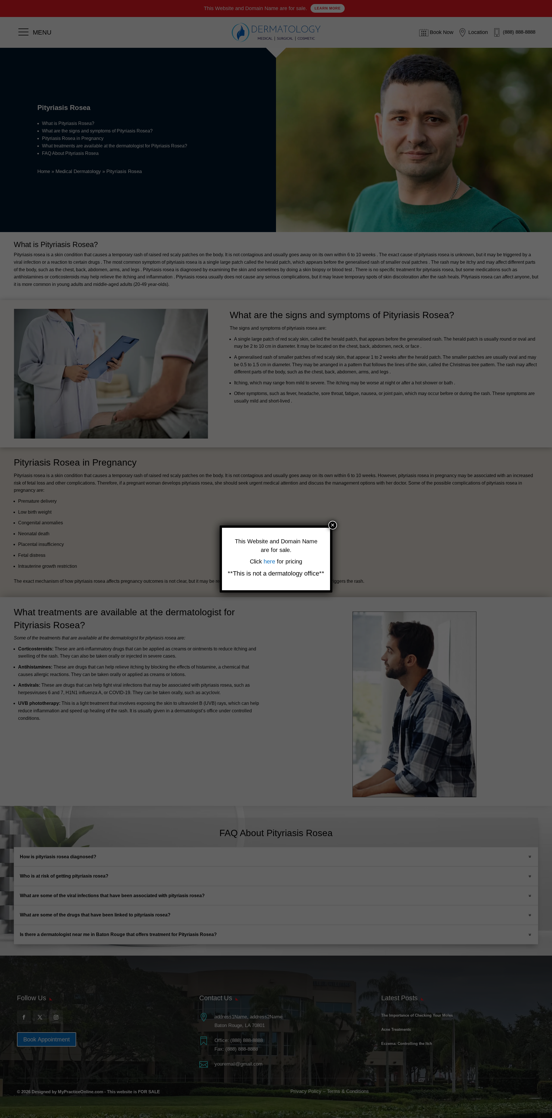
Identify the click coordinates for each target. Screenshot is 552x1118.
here (270, 561)
